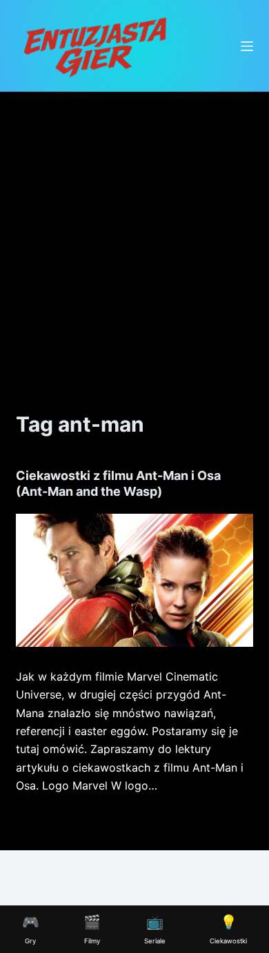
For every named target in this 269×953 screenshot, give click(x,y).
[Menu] (247, 46)
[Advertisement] (134, 233)
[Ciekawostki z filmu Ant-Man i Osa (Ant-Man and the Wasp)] (134, 580)
